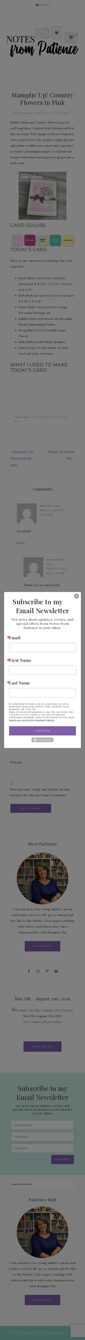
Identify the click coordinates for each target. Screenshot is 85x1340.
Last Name (19, 683)
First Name (20, 660)
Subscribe (42, 730)
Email (15, 637)
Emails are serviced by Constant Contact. (32, 720)
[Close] (73, 596)
